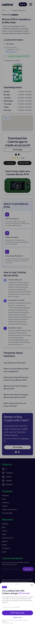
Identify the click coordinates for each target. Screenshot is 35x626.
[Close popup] (31, 585)
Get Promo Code (17, 613)
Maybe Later (17, 617)
